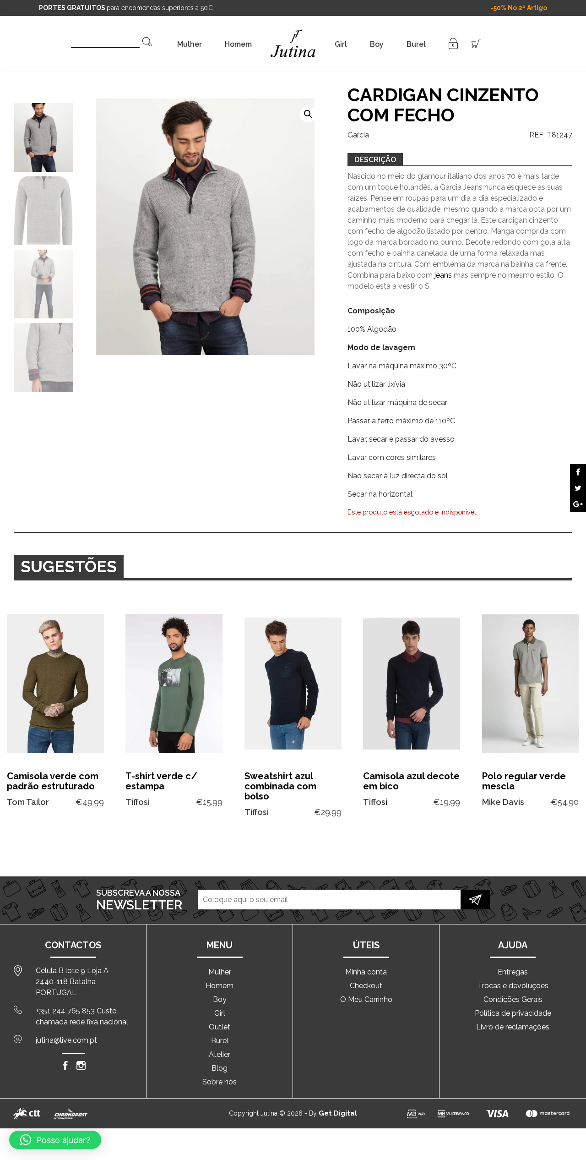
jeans (443, 275)
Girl (341, 44)
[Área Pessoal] (453, 42)
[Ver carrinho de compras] (476, 42)
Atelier (219, 1054)
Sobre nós (219, 1082)
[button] (308, 114)
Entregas (513, 972)
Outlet (219, 1027)
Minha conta (366, 972)
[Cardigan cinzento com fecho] (578, 472)
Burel (416, 44)
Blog (220, 1068)
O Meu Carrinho (366, 999)
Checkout (366, 985)
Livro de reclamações (512, 1027)
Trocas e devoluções (512, 985)
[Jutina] (293, 32)
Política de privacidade (513, 1013)
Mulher (189, 44)
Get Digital (338, 1113)
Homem (238, 44)
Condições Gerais (513, 999)
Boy (377, 44)
